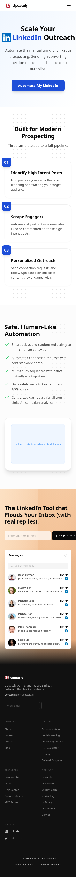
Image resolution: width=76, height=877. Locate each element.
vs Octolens (48, 808)
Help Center (12, 789)
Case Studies (12, 777)
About (8, 729)
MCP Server (11, 802)
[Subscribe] (44, 705)
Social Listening (51, 735)
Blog (7, 747)
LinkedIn (15, 831)
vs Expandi (48, 783)
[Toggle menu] (68, 5)
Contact (9, 741)
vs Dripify (47, 802)
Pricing (46, 754)
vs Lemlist (47, 777)
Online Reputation (52, 741)
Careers (9, 735)
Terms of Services (50, 864)
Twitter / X (16, 838)
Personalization (51, 729)
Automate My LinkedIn (38, 85)
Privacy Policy (24, 864)
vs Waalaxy (48, 796)
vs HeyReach (49, 789)
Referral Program (52, 760)
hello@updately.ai (24, 694)
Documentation (14, 796)
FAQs (8, 783)
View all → (48, 814)
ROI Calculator (50, 747)
